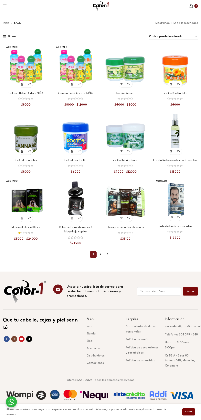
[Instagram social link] (14, 339)
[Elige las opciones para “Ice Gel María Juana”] (122, 151)
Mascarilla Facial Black (26, 227)
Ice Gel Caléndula (175, 93)
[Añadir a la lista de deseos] (29, 84)
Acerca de (93, 348)
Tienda (91, 333)
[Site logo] (100, 5)
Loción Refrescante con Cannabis (175, 160)
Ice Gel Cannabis (26, 160)
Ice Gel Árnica (125, 93)
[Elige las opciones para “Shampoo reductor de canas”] (122, 218)
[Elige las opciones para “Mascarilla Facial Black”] (22, 218)
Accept (188, 412)
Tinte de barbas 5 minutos (175, 226)
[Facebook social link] (7, 339)
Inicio (6, 23)
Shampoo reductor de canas (125, 227)
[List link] (142, 329)
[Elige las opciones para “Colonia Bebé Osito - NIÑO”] (72, 84)
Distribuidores (96, 355)
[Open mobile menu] (5, 6)
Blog (89, 341)
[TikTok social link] (29, 339)
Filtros (11, 36)
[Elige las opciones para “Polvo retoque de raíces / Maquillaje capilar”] (72, 218)
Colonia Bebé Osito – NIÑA (25, 93)
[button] (171, 84)
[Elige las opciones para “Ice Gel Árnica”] (122, 84)
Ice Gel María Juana (125, 160)
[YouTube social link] (22, 339)
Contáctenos (95, 363)
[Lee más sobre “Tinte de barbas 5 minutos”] (171, 217)
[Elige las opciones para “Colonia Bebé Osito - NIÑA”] (22, 84)
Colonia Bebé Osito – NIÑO (75, 93)
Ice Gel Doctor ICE (75, 160)
